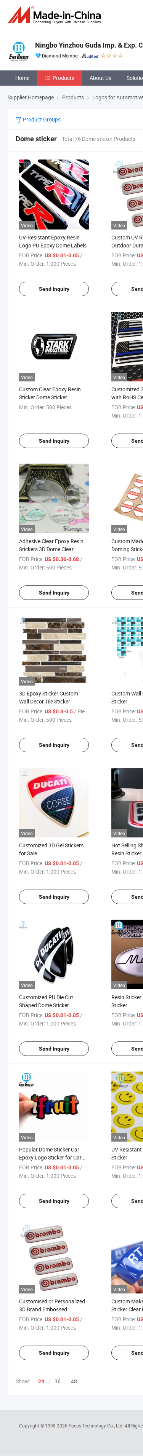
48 (74, 1381)
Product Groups (41, 119)
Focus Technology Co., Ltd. (97, 1426)
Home (22, 77)
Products (63, 77)
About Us (100, 77)
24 (41, 1381)
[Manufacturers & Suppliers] (56, 15)
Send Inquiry (54, 289)
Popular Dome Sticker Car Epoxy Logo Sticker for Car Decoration (50, 1157)
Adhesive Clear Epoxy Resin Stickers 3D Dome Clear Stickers (51, 549)
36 (58, 1381)
